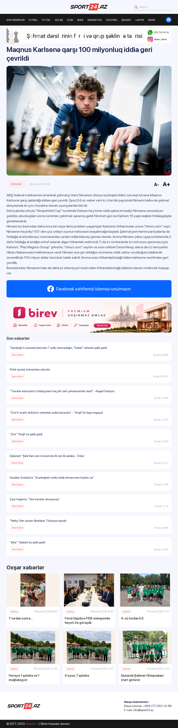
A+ (166, 184)
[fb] (168, 20)
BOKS (80, 19)
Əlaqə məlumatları (136, 702)
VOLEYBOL (111, 19)
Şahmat (16, 184)
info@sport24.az (143, 710)
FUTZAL (46, 19)
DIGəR (151, 19)
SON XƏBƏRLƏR (16, 19)
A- (156, 184)
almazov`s (31, 723)
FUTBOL (33, 19)
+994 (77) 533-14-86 (157, 706)
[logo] (89, 7)
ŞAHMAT (126, 19)
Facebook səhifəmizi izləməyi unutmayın (93, 288)
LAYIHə (139, 19)
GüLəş (59, 19)
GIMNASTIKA (94, 19)
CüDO (70, 19)
